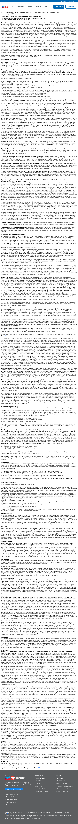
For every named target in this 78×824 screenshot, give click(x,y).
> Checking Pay (38, 786)
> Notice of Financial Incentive (64, 786)
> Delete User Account (62, 791)
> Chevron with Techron (12, 794)
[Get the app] (14, 790)
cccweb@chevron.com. (41, 768)
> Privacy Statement (62, 783)
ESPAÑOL (63, 1)
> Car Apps (37, 783)
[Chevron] (7, 8)
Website (7, 336)
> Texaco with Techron (11, 797)
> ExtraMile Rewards (11, 805)
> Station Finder (38, 775)
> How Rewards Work (40, 778)
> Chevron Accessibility (62, 789)
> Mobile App (38, 781)
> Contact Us (59, 778)
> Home (58, 775)
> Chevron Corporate (11, 802)
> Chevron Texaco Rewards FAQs (43, 791)
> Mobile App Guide (39, 789)
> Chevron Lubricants (11, 799)
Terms (9, 814)
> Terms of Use (60, 781)
